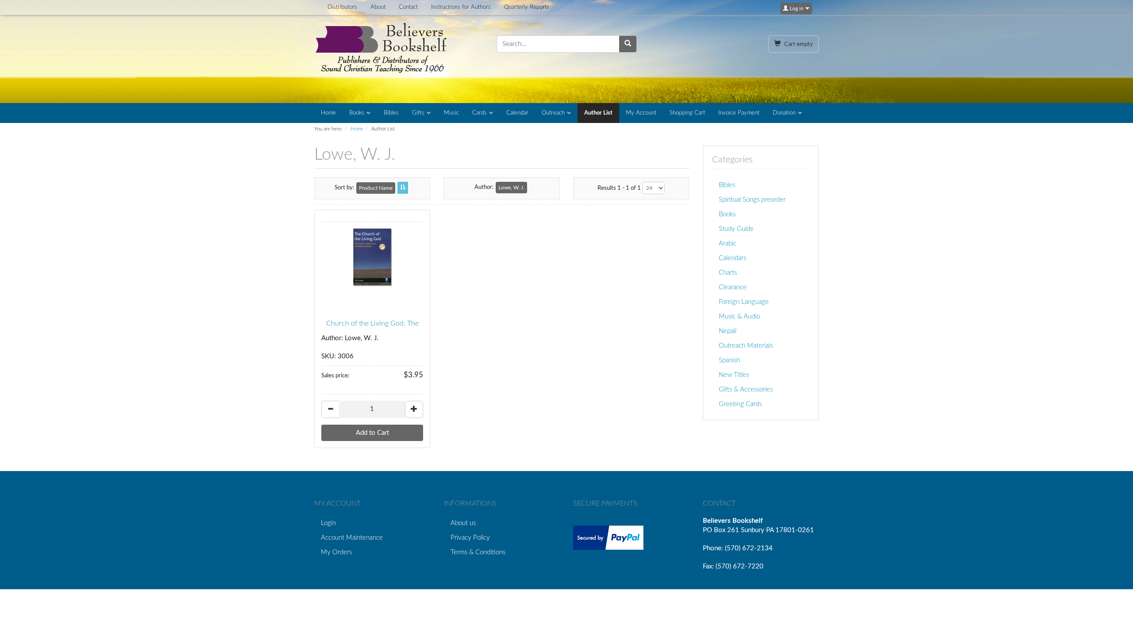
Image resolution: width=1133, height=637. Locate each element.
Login (328, 523)
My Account (641, 113)
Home (328, 113)
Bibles (391, 113)
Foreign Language (744, 302)
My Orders (336, 552)
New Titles (734, 375)
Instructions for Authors (461, 7)
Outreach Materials (746, 345)
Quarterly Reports (526, 7)
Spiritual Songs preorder (752, 199)
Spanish (729, 360)
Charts (728, 272)
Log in (796, 8)
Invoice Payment (738, 113)
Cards (479, 113)
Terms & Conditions (478, 552)
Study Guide (736, 229)
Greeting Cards (740, 404)
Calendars (732, 258)
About (377, 7)
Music (451, 113)
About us (463, 523)
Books (356, 113)
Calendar (517, 113)
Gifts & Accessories (746, 389)
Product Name (376, 188)
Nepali (727, 331)
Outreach (553, 113)
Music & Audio (739, 316)
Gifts (418, 113)
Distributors (342, 7)
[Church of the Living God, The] (372, 258)
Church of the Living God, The (372, 323)
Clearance (733, 287)
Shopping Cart (687, 113)
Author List (598, 113)
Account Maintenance (352, 537)
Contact (408, 7)
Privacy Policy (470, 537)
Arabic (727, 243)
